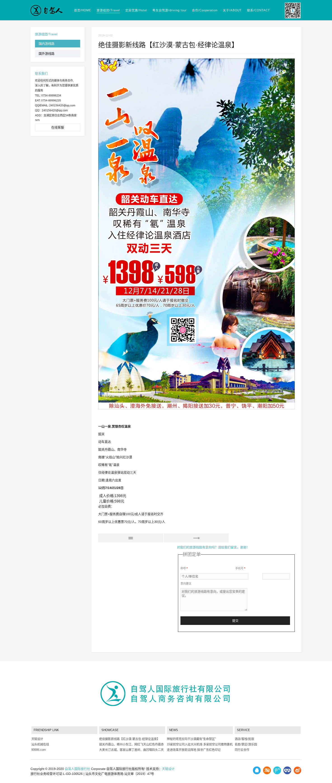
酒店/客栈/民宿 (244, 739)
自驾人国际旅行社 (77, 769)
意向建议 (185, 583)
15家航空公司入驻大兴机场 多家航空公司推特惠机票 (200, 745)
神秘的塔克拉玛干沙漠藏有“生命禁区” (191, 739)
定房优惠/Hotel (136, 10)
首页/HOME (82, 10)
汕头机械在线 (40, 744)
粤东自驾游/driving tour (169, 10)
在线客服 (57, 127)
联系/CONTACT (258, 10)
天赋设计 (37, 739)
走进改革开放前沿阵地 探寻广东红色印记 (194, 749)
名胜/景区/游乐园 (246, 744)
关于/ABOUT (232, 10)
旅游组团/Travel (108, 10)
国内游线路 (46, 43)
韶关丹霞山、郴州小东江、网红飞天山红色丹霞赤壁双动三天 (131, 745)
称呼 (184, 568)
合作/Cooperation (204, 10)
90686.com (38, 749)
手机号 (240, 568)
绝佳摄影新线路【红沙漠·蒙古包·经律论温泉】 (129, 739)
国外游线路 (46, 53)
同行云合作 (242, 749)
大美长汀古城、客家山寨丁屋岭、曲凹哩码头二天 (131, 749)
